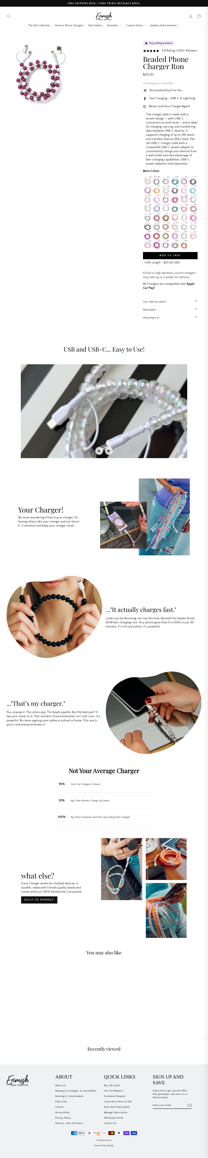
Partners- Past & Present (69, 1123)
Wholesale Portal (113, 1117)
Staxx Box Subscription (117, 1107)
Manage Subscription (116, 1112)
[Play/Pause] (99, 451)
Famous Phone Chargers (69, 25)
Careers (59, 1107)
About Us (60, 1085)
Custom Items (134, 25)
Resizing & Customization (69, 1096)
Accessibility (62, 1112)
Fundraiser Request (114, 1096)
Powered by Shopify (104, 1145)
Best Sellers (95, 25)
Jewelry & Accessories (164, 25)
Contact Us (110, 1123)
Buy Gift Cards (112, 1085)
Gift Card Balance (113, 1090)
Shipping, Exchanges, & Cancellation (75, 1090)
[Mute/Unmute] (109, 451)
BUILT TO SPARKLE (39, 899)
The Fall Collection (39, 25)
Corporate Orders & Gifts (118, 1101)
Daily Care (61, 1101)
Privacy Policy (63, 1117)
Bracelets (113, 25)
